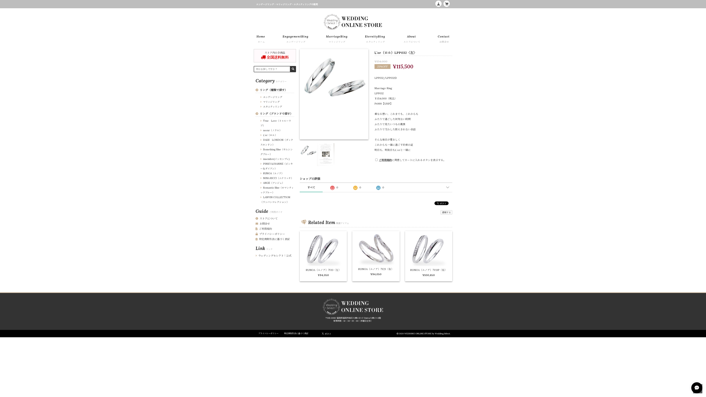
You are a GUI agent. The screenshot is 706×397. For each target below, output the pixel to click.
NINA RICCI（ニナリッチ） (278, 178)
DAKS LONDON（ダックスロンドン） (276, 142)
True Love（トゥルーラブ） (275, 123)
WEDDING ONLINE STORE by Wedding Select (427, 333)
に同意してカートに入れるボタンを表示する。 (412, 160)
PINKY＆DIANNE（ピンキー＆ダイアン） (276, 166)
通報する (446, 212)
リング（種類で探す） (273, 90)
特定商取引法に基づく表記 (274, 239)
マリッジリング (271, 101)
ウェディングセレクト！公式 (274, 255)
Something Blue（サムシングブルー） (276, 152)
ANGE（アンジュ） (273, 183)
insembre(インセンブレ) (276, 159)
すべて (311, 187)
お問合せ (265, 223)
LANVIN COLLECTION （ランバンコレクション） (275, 200)
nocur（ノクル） (272, 130)
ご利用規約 (385, 160)
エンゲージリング (272, 97)
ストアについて (269, 218)
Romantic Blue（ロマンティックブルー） (277, 190)
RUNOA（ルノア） (273, 173)
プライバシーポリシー (272, 234)
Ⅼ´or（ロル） (270, 135)
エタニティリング (272, 106)
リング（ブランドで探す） (276, 113)
